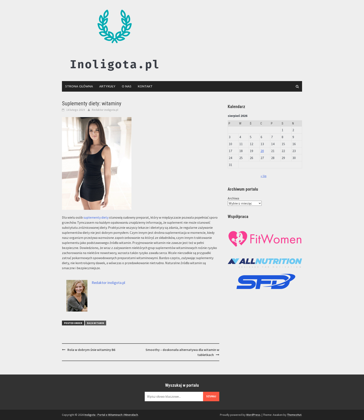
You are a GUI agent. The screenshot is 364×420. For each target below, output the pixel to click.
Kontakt (145, 86)
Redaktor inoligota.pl (105, 110)
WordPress (253, 415)
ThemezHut (294, 415)
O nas (126, 86)
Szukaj (211, 396)
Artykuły (107, 86)
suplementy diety (95, 217)
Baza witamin (95, 323)
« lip (263, 176)
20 (262, 151)
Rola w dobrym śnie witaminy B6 (91, 350)
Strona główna (79, 86)
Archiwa (233, 198)
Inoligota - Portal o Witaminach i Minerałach (111, 415)
